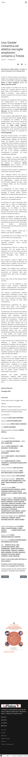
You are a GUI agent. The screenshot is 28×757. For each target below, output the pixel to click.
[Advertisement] (14, 18)
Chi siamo (3, 730)
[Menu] (26, 2)
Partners (3, 741)
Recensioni (3, 59)
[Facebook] (18, 64)
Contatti (3, 732)
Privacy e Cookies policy (7, 744)
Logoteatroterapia (9, 652)
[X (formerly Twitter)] (25, 64)
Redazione (4, 735)
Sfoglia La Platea (5, 738)
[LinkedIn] (21, 64)
